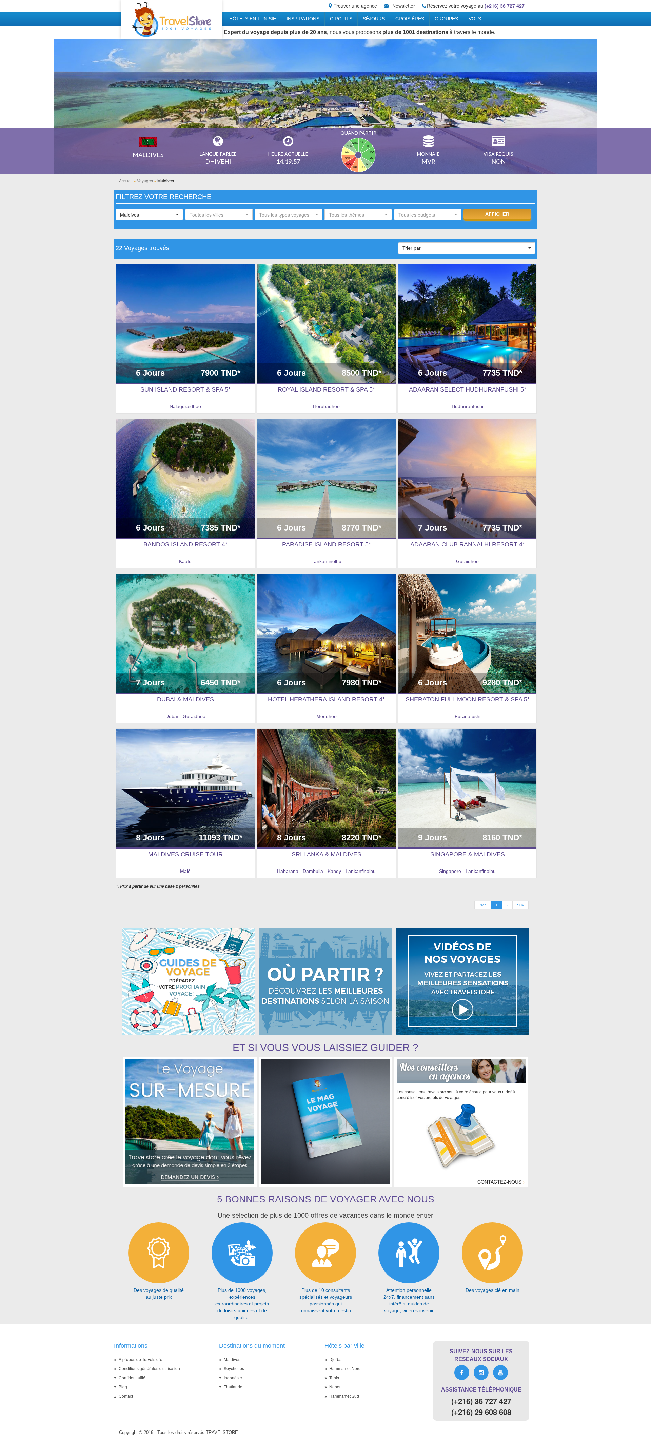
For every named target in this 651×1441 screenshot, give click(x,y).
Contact (126, 1396)
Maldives (232, 1359)
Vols (475, 18)
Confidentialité (132, 1377)
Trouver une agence (355, 5)
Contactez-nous (501, 1181)
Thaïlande (233, 1386)
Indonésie (233, 1377)
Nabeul (336, 1386)
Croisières (409, 18)
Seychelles (234, 1368)
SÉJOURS (374, 18)
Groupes (446, 18)
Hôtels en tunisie (252, 18)
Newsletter (403, 5)
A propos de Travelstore (140, 1359)
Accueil (126, 180)
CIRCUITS (341, 18)
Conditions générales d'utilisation (149, 1368)
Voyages (145, 180)
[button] (149, 214)
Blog (123, 1386)
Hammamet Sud (344, 1396)
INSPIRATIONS (303, 18)
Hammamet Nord (345, 1368)
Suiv (520, 905)
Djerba (335, 1359)
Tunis (334, 1377)
